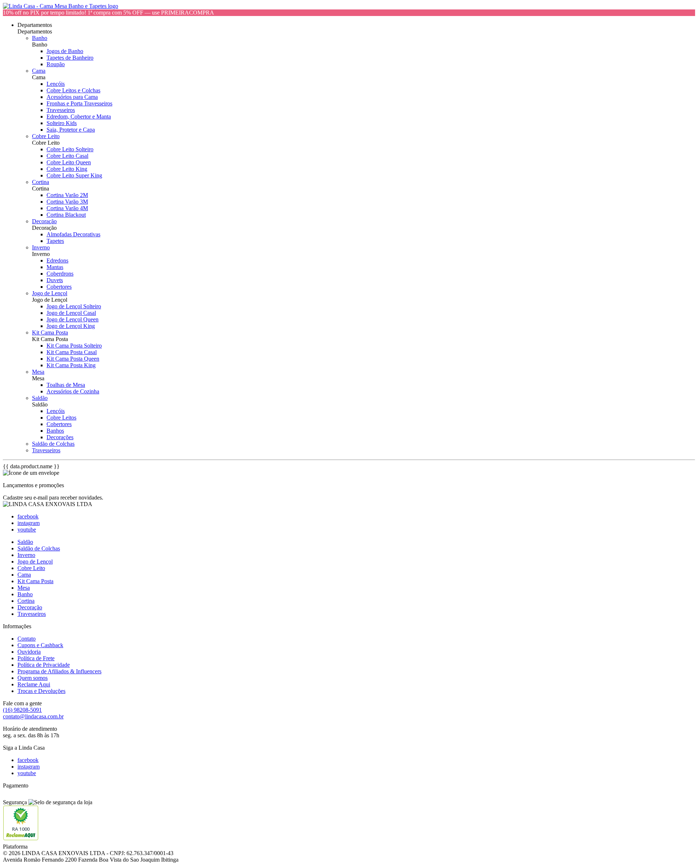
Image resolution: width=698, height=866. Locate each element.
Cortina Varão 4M (67, 208)
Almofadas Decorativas (73, 234)
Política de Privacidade (43, 665)
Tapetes (55, 241)
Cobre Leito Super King (74, 175)
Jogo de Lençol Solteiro (74, 306)
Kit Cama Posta (50, 332)
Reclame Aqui (33, 684)
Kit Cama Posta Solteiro (74, 345)
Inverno (41, 247)
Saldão (40, 398)
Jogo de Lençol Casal (71, 313)
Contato (26, 639)
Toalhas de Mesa (66, 385)
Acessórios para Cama (72, 97)
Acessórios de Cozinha (73, 391)
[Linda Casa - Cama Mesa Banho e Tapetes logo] (60, 6)
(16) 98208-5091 (22, 710)
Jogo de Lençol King (71, 326)
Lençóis (56, 84)
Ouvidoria (29, 652)
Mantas (55, 267)
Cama (38, 71)
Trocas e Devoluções (41, 691)
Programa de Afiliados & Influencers (59, 671)
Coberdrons (60, 273)
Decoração (44, 221)
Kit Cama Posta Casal (72, 352)
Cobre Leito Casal (67, 156)
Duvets (55, 280)
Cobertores (59, 287)
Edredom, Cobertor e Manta (79, 116)
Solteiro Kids (62, 123)
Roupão (56, 64)
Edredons (57, 260)
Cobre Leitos (61, 417)
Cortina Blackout (66, 215)
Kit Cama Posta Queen (73, 359)
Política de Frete (36, 658)
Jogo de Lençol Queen (73, 319)
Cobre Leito (46, 136)
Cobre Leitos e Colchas (73, 90)
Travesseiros (61, 110)
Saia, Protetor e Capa (71, 130)
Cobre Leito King (67, 169)
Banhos (55, 431)
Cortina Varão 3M (67, 202)
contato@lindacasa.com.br (33, 716)
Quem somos (32, 678)
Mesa (38, 372)
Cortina (40, 182)
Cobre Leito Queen (69, 162)
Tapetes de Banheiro (70, 58)
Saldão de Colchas (53, 444)
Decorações (60, 437)
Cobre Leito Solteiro (70, 149)
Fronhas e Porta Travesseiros (79, 103)
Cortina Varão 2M (67, 195)
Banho (39, 38)
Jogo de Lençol (49, 293)
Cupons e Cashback (40, 645)
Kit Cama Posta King (71, 365)
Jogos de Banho (65, 51)
